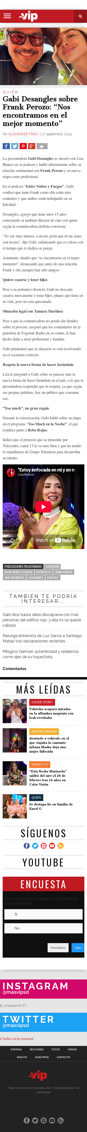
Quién (11, 92)
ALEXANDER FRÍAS (23, 134)
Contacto (63, 1057)
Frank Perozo (63, 572)
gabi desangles (14, 577)
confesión (52, 566)
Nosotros (42, 1057)
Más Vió (22, 1057)
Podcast (53, 577)
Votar (78, 947)
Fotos (55, 1049)
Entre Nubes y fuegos (19, 572)
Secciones (37, 1049)
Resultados (58, 947)
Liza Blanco (35, 577)
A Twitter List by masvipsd (16, 1039)
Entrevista (43, 572)
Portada (16, 1049)
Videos (72, 1049)
